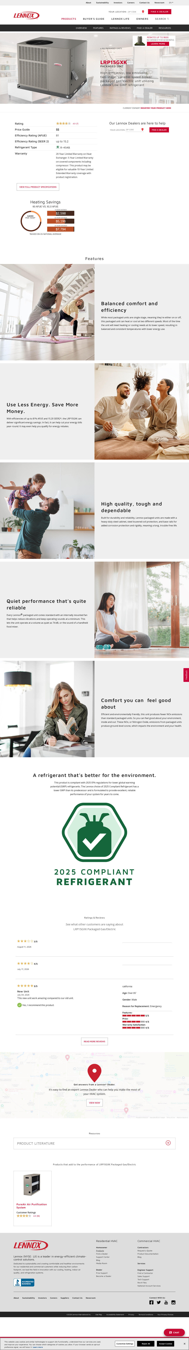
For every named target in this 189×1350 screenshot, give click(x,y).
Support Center (103, 1257)
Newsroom (159, 2)
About (88, 2)
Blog (98, 1260)
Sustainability (102, 2)
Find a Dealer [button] (159, 130)
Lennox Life (120, 18)
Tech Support (143, 1279)
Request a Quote (145, 1250)
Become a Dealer (103, 1276)
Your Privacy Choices (165, 1314)
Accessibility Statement (115, 1314)
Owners (142, 18)
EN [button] (170, 2)
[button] (186, 675)
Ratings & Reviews (120, 28)
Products (68, 18)
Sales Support (144, 1276)
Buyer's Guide (94, 18)
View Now (94, 1103)
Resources (165, 28)
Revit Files (142, 1282)
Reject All (146, 1343)
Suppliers (65, 1298)
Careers (130, 2)
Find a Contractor (145, 1273)
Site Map (98, 1314)
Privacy (131, 1314)
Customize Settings (124, 1343)
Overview (81, 28)
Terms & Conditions (145, 1314)
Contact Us (144, 2)
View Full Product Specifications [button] (37, 187)
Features (98, 28)
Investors (118, 2)
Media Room (101, 1263)
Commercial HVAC (149, 1241)
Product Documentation (148, 1254)
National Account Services (149, 1286)
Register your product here (156, 108)
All (111, 48)
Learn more (38, 1347)
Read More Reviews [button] (94, 1041)
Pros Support (102, 1273)
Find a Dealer (160, 11)
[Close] (185, 1344)
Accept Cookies (165, 1343)
